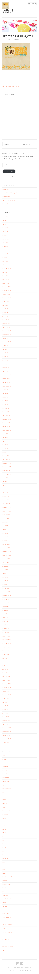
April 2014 (5, 492)
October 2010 (6, 647)
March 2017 (5, 364)
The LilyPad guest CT (7, 924)
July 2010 (5, 658)
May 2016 (5, 400)
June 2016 (5, 397)
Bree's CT (4, 774)
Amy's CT (4, 759)
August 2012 (5, 566)
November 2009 (6, 687)
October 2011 (6, 603)
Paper (3, 869)
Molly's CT (5, 858)
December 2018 (6, 286)
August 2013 (5, 522)
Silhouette (4, 906)
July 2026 (5, 220)
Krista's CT (5, 836)
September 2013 (6, 518)
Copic (3, 785)
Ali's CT (4, 755)
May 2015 (5, 445)
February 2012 (6, 588)
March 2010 (5, 673)
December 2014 (6, 463)
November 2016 (6, 378)
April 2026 (5, 231)
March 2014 (5, 496)
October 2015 (6, 426)
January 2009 (6, 724)
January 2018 (6, 327)
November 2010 (6, 643)
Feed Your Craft (6, 796)
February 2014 (6, 500)
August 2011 (5, 610)
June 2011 (5, 617)
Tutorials (4, 935)
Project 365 (5, 880)
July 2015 (5, 437)
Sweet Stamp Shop (7, 917)
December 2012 (6, 551)
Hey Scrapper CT (6, 810)
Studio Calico (5, 913)
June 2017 (5, 353)
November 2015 (6, 423)
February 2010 (6, 676)
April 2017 (5, 360)
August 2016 (5, 389)
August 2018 (5, 301)
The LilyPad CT (6, 921)
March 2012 (5, 584)
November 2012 (6, 555)
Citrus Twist (5, 781)
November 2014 (6, 467)
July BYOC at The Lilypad (8, 200)
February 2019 (6, 279)
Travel (3, 928)
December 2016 (6, 375)
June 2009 (5, 706)
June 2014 (5, 485)
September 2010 (6, 650)
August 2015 (5, 434)
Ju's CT (4, 829)
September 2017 (6, 342)
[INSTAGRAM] (17, 963)
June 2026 (5, 224)
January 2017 (6, 371)
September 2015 (6, 430)
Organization (5, 866)
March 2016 (5, 408)
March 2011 (5, 628)
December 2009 (6, 683)
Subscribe (9, 171)
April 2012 (5, 581)
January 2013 (6, 548)
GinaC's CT (5, 803)
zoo (3, 950)
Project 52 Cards (6, 884)
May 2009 (5, 709)
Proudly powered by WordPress (19, 968)
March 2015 (5, 452)
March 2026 (5, 235)
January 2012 (6, 592)
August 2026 (5, 217)
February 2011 (6, 632)
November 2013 (6, 511)
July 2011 (5, 614)
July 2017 (5, 349)
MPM (3, 862)
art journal (5, 766)
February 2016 (6, 411)
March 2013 (5, 540)
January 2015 (6, 459)
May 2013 (5, 533)
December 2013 (6, 507)
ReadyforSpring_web (10, 85)
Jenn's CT (5, 822)
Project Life (5, 888)
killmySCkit (5, 832)
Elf (3, 792)
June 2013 (5, 529)
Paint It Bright (8, 11)
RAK (3, 891)
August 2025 (5, 246)
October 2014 (6, 470)
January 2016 (6, 415)
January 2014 (6, 503)
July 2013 (5, 525)
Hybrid (4, 818)
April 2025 (5, 253)
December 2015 (6, 419)
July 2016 (5, 393)
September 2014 (6, 474)
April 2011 (5, 625)
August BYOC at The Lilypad (9, 193)
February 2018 (6, 323)
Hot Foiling (5, 814)
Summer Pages (6, 196)
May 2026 (5, 228)
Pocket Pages (5, 189)
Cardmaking (5, 777)
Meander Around (6, 204)
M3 (3, 851)
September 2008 (6, 739)
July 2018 (5, 305)
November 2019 (6, 268)
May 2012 (5, 577)
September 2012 (6, 562)
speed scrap (5, 910)
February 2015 (6, 456)
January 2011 (6, 636)
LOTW (4, 847)
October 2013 (6, 514)
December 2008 (6, 728)
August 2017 (5, 345)
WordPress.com (25, 970)
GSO (3, 807)
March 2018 (5, 320)
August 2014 (5, 478)
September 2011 (6, 606)
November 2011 (6, 599)
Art (3, 763)
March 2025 (5, 257)
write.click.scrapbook (7, 946)
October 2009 (6, 691)
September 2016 (6, 386)
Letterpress (5, 844)
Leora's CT (5, 840)
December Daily (6, 788)
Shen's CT (5, 902)
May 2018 (5, 312)
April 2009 (5, 713)
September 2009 (6, 695)
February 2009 (6, 720)
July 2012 (5, 570)
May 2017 (5, 356)
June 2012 (5, 573)
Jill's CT (4, 825)
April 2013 (5, 536)
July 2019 (5, 272)
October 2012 (6, 558)
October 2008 (6, 735)
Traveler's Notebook (7, 932)
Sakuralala (5, 895)
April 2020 (5, 264)
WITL (3, 943)
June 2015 (5, 441)
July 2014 (5, 481)
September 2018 (6, 298)
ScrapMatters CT (6, 899)
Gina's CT (5, 799)
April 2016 (5, 404)
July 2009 (5, 702)
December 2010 (6, 639)
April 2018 (5, 316)
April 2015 (5, 448)
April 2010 (5, 669)
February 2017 (6, 367)
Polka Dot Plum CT (7, 877)
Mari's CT (5, 855)
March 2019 (5, 275)
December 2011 (6, 595)
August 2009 (5, 698)
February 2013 (6, 544)
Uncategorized (6, 939)
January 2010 (6, 680)
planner (4, 873)
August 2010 (5, 654)
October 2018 (6, 294)
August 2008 (5, 742)
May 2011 (5, 621)
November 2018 (6, 290)
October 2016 (6, 382)
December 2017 (6, 331)
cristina (16, 39)
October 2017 (6, 338)
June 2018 (5, 309)
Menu (33, 4)
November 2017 (6, 334)
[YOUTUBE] (21, 963)
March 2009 (5, 717)
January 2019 (6, 283)
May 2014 (5, 489)
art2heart (4, 770)
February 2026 (6, 239)
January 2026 (6, 242)
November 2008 (6, 731)
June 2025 (5, 250)
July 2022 (5, 261)
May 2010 (5, 665)
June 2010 (5, 661)
